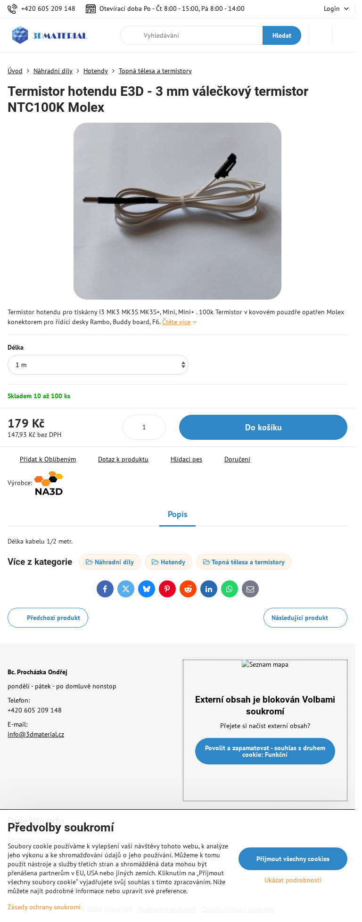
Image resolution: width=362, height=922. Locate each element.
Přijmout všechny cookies (292, 859)
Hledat (281, 35)
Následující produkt (300, 617)
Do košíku (263, 427)
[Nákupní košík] (320, 35)
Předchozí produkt (53, 617)
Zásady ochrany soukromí (44, 907)
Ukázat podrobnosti (292, 880)
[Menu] (343, 35)
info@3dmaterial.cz (36, 734)
